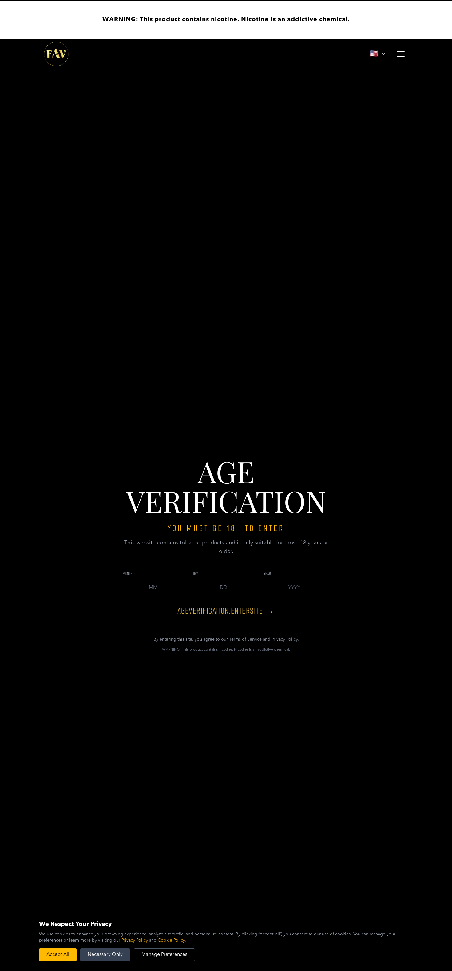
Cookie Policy (171, 940)
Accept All (57, 954)
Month (128, 573)
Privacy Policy (134, 940)
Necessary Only (105, 954)
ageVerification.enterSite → (226, 610)
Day (195, 573)
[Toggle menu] (400, 54)
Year (267, 573)
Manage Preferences (164, 954)
